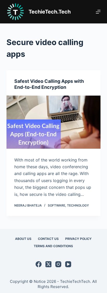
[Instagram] (58, 264)
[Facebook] (39, 264)
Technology (78, 205)
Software (56, 205)
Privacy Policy (78, 239)
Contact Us (48, 239)
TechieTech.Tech (50, 12)
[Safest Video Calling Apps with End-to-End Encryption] (53, 122)
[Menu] (98, 11)
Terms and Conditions (53, 246)
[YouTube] (68, 264)
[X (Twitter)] (48, 264)
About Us (23, 239)
